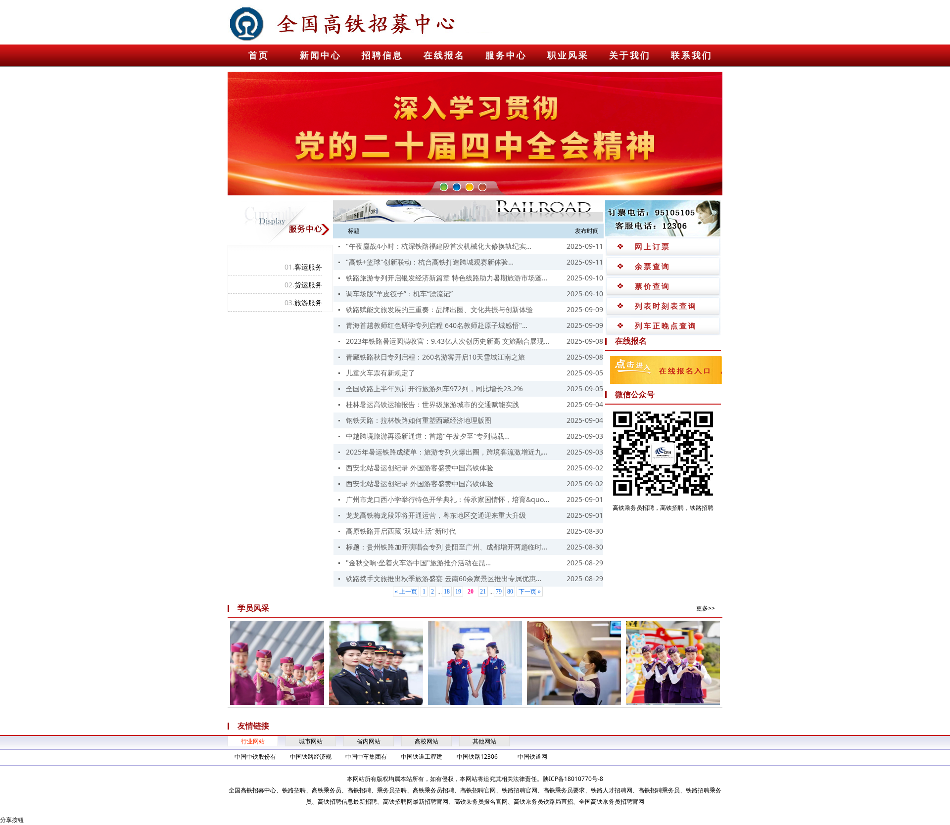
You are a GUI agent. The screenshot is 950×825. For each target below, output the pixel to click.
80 (510, 591)
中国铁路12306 (477, 756)
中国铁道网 (532, 756)
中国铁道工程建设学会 (421, 757)
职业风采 (568, 55)
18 (447, 591)
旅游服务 (303, 302)
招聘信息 (382, 55)
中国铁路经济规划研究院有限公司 (311, 757)
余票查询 (652, 266)
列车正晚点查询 (666, 325)
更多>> (705, 608)
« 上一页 (406, 591)
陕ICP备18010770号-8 (573, 779)
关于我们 (630, 55)
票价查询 (652, 286)
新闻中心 (320, 55)
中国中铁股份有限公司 (255, 757)
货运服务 (303, 284)
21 (483, 591)
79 (499, 591)
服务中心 (506, 55)
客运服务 (303, 267)
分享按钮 (12, 820)
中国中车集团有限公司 (366, 757)
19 (458, 591)
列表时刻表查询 (666, 306)
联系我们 (691, 55)
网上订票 (652, 246)
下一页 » (530, 591)
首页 (258, 55)
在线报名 (444, 55)
